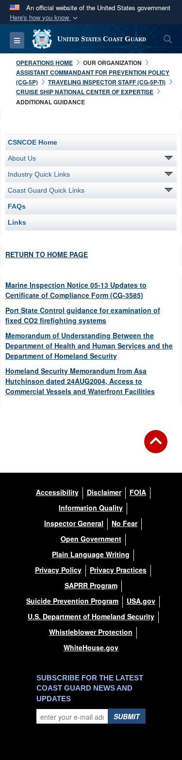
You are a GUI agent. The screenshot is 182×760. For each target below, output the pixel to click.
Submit (127, 716)
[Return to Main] (155, 447)
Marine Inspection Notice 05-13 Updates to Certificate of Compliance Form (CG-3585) (76, 290)
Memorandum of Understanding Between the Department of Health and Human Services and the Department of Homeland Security (89, 345)
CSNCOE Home (32, 142)
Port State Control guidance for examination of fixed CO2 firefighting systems (82, 315)
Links (17, 222)
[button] (45, 18)
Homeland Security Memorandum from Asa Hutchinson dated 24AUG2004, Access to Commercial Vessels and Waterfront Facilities (80, 381)
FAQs (17, 206)
